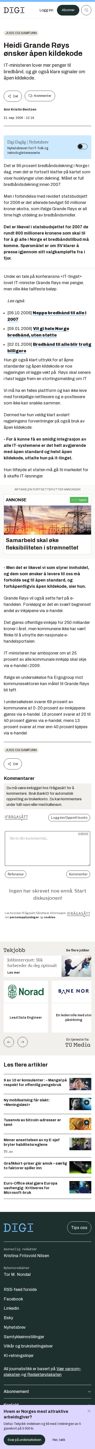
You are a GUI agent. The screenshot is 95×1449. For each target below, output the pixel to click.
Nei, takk (59, 1440)
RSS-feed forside (20, 1289)
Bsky (8, 1318)
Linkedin (11, 1308)
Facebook (13, 1299)
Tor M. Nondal (17, 1274)
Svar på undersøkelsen (24, 1440)
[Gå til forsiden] (14, 10)
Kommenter (42, 96)
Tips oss (79, 1227)
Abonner (68, 10)
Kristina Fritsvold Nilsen (26, 1255)
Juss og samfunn (21, 33)
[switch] (82, 146)
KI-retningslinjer (19, 1355)
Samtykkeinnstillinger (24, 1337)
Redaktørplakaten (44, 1374)
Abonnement (16, 1391)
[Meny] (86, 10)
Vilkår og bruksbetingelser (28, 1346)
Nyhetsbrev (15, 1327)
